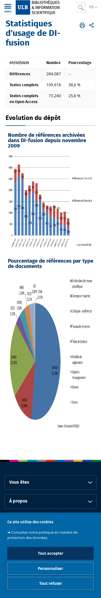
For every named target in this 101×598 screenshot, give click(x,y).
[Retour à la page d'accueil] (45, 7)
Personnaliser (50, 568)
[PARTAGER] (91, 25)
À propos (18, 501)
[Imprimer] (82, 25)
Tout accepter (50, 553)
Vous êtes (19, 482)
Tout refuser (50, 583)
